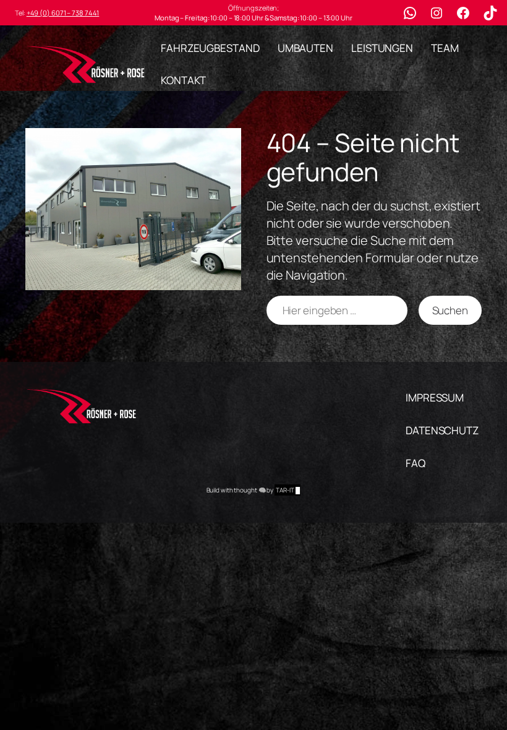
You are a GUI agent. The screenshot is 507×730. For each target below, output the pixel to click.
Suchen (450, 310)
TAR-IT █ (287, 490)
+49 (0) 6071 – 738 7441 (63, 12)
